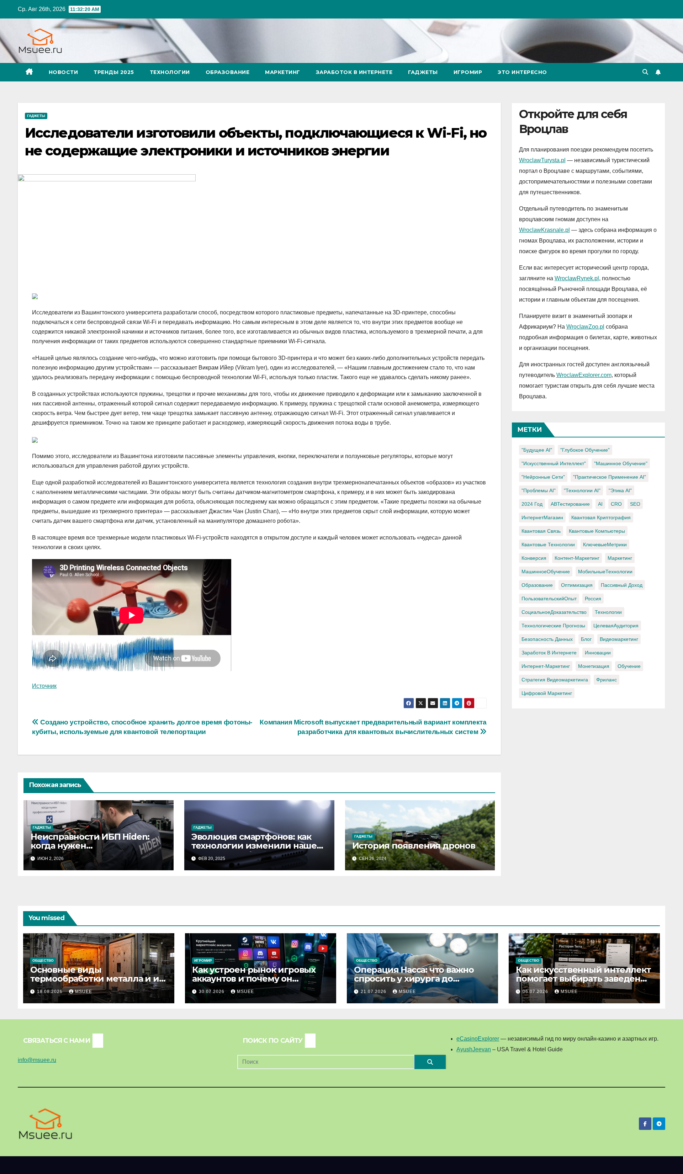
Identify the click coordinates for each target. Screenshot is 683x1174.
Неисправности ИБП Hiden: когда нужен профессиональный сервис (91, 846)
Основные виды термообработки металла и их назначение (97, 979)
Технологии (170, 72)
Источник (44, 686)
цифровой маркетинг (546, 693)
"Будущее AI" (536, 450)
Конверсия (533, 558)
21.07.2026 (374, 991)
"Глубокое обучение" (585, 450)
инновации (598, 652)
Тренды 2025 (114, 72)
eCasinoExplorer (477, 1039)
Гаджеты (423, 72)
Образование (228, 72)
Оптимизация (577, 585)
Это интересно (522, 72)
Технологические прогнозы (553, 625)
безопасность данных (547, 639)
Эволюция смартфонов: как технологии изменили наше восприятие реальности (254, 846)
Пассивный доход (621, 585)
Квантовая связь (541, 531)
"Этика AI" (620, 490)
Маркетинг (282, 72)
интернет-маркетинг (545, 666)
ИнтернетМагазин (542, 517)
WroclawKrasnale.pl (544, 230)
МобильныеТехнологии (605, 571)
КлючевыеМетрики (605, 544)
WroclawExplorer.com (583, 375)
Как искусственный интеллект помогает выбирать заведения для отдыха (584, 979)
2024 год (531, 504)
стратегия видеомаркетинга (554, 679)
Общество (43, 960)
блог (586, 639)
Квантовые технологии (548, 544)
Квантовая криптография (601, 517)
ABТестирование (570, 504)
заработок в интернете (549, 652)
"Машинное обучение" (620, 463)
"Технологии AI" (582, 490)
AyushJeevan (473, 1049)
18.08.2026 (50, 991)
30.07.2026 (212, 991)
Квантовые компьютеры (597, 531)
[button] (645, 72)
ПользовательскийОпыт (549, 598)
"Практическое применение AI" (609, 477)
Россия (593, 598)
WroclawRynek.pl (577, 278)
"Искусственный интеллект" (553, 463)
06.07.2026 (536, 991)
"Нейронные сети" (543, 477)
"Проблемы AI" (538, 490)
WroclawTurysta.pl (542, 160)
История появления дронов (413, 845)
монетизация (593, 666)
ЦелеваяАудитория (616, 625)
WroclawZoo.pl (585, 327)
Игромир (468, 72)
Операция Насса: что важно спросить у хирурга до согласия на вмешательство (415, 979)
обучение (629, 666)
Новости (63, 72)
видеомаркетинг (619, 639)
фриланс (606, 679)
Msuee (83, 991)
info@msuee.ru (37, 1060)
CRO (616, 504)
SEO (635, 504)
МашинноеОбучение (545, 571)
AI (600, 504)
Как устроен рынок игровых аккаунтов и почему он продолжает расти (254, 979)
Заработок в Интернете (354, 72)
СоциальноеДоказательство (554, 612)
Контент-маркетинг (577, 558)
